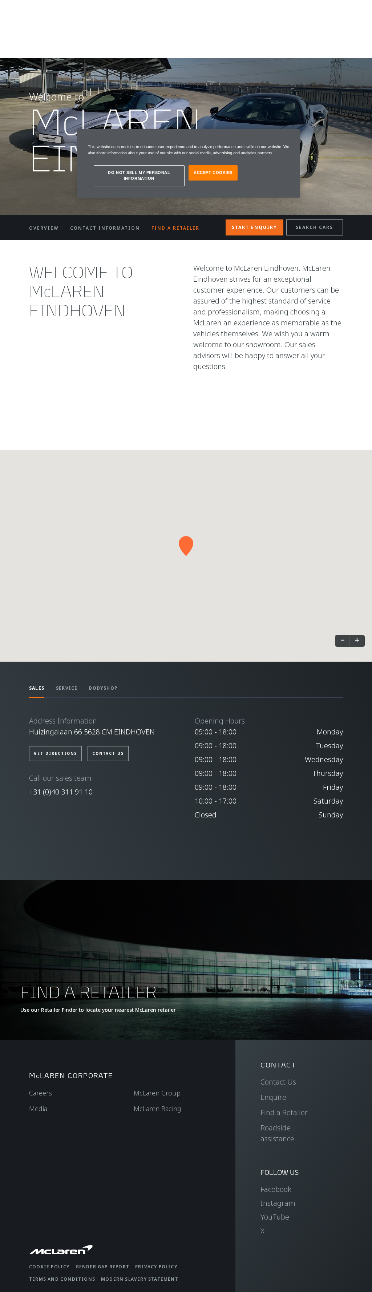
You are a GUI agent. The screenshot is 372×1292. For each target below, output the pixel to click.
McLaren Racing (157, 1108)
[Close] (290, 138)
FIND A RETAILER (175, 228)
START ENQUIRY (254, 227)
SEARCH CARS (314, 227)
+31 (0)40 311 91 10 (61, 792)
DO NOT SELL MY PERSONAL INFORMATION (139, 175)
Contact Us (278, 1082)
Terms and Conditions (62, 1279)
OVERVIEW (43, 228)
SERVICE (66, 688)
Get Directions (55, 753)
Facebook (275, 1189)
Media (38, 1108)
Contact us (108, 753)
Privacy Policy (156, 1267)
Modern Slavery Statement (139, 1279)
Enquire (273, 1097)
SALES (36, 688)
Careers (40, 1093)
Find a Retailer (284, 1112)
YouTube (274, 1217)
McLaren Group (157, 1093)
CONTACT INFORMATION (105, 228)
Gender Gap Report (102, 1267)
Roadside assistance (277, 1133)
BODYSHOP (103, 688)
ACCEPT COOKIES (213, 172)
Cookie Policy (49, 1267)
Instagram (277, 1203)
